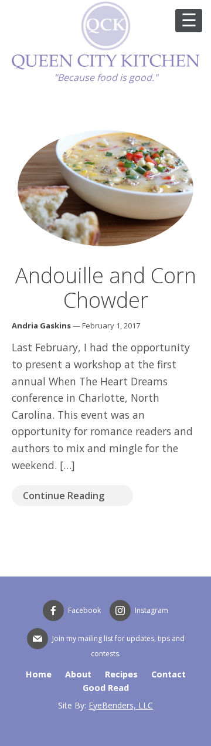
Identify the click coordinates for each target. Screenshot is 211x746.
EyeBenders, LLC (121, 705)
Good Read (106, 687)
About (78, 674)
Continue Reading (63, 495)
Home (39, 674)
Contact (168, 674)
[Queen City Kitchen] (105, 66)
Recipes (121, 674)
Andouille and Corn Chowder (105, 287)
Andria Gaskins (41, 325)
